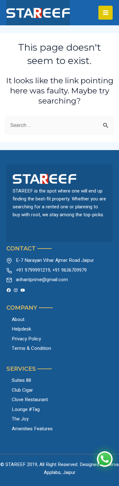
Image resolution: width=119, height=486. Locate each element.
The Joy (20, 418)
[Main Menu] (105, 13)
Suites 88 (21, 380)
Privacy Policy (26, 338)
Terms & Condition (31, 348)
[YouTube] (22, 290)
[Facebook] (8, 290)
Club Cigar (22, 390)
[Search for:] (59, 125)
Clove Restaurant (30, 399)
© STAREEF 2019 (18, 464)
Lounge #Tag (26, 409)
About (18, 319)
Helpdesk (21, 328)
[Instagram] (15, 290)
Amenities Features (32, 428)
